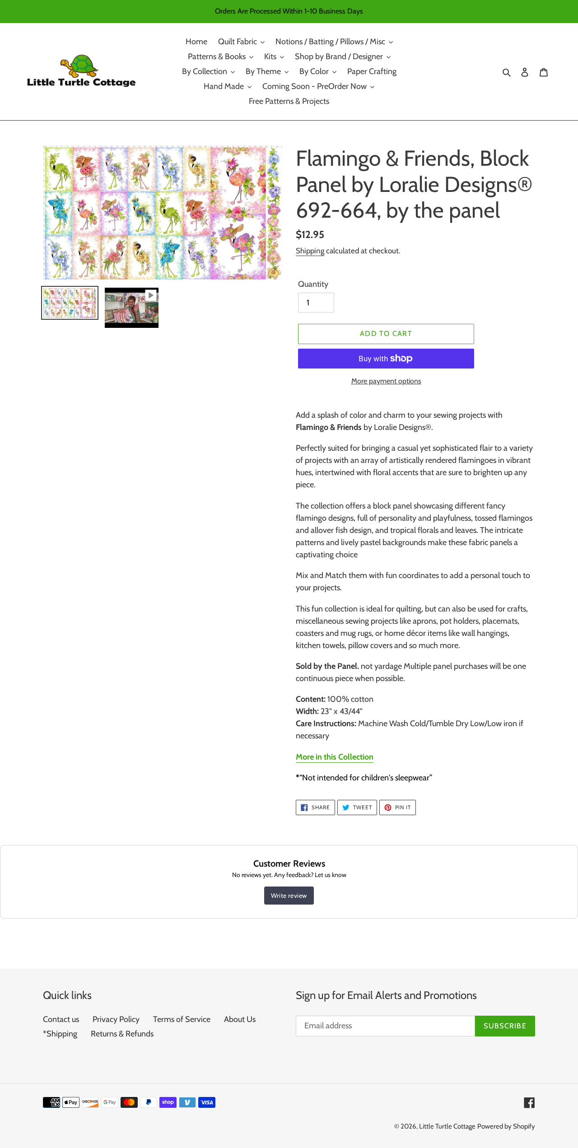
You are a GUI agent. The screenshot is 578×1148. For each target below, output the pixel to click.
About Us (240, 1019)
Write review (289, 895)
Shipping (310, 250)
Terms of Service (181, 1019)
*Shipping (60, 1034)
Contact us (61, 1019)
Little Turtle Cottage (447, 1126)
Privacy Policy (116, 1019)
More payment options (386, 381)
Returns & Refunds (122, 1034)
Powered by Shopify (506, 1126)
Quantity (313, 284)
